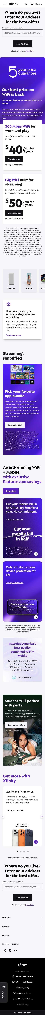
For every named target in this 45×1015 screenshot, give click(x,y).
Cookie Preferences (24, 1013)
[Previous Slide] (3, 816)
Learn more (28, 670)
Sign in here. (29, 51)
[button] (17, 851)
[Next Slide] (42, 816)
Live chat (3, 995)
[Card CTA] (22, 528)
